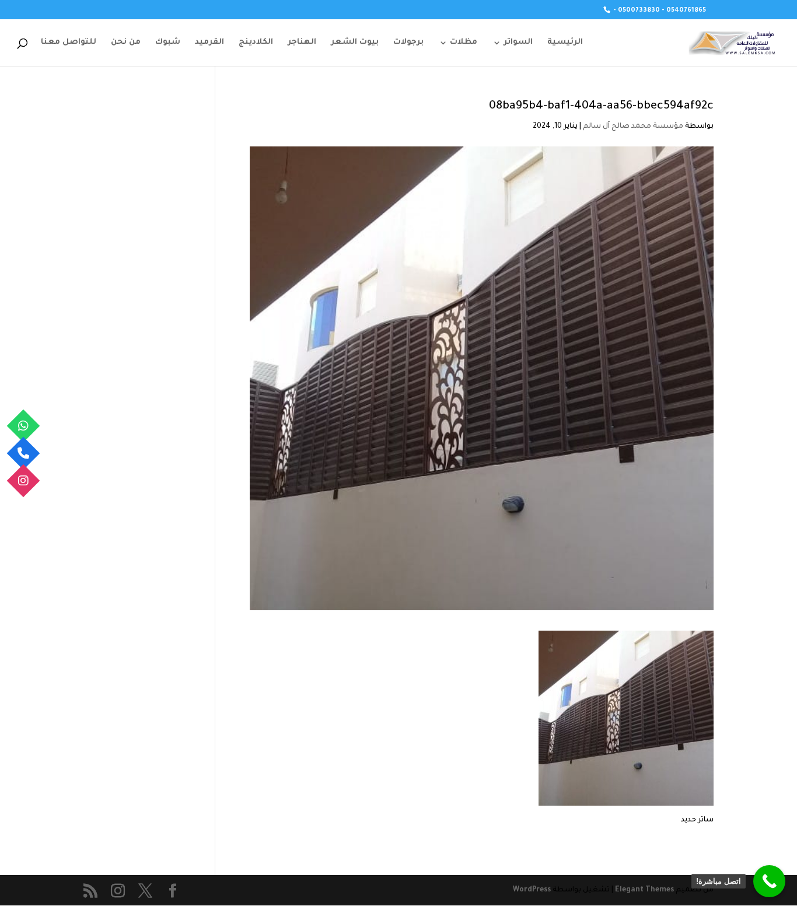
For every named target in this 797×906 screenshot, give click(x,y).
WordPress (532, 890)
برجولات (408, 43)
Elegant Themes (644, 890)
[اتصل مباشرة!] (769, 881)
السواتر (518, 43)
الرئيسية (565, 43)
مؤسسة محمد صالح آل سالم (633, 127)
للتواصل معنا (68, 43)
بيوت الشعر (355, 43)
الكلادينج (256, 43)
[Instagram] (23, 480)
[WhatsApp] (23, 425)
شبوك (167, 43)
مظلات (463, 43)
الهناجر (302, 43)
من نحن (126, 43)
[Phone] (23, 453)
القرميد (209, 43)
